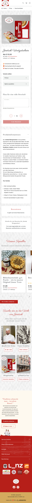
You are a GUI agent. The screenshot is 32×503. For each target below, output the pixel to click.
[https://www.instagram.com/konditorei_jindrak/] (18, 487)
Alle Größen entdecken (8, 301)
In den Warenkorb (16, 121)
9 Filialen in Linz (7, 426)
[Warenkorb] (26, 3)
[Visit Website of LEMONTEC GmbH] (21, 500)
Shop (10, 8)
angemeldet (15, 226)
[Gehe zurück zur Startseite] (16, 481)
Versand (12, 56)
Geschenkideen (19, 8)
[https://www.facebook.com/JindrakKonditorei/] (14, 487)
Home (5, 8)
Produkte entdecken (8, 421)
